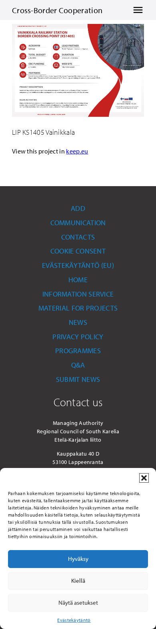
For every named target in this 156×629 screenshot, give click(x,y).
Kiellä (78, 580)
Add (78, 208)
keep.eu (77, 151)
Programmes (78, 350)
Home (78, 279)
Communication (78, 222)
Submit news (78, 379)
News (78, 322)
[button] (144, 478)
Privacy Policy (77, 336)
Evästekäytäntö (73, 620)
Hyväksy (78, 558)
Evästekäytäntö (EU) (78, 265)
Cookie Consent (78, 251)
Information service (78, 294)
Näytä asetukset (78, 602)
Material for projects (78, 308)
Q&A (78, 365)
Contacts (78, 237)
